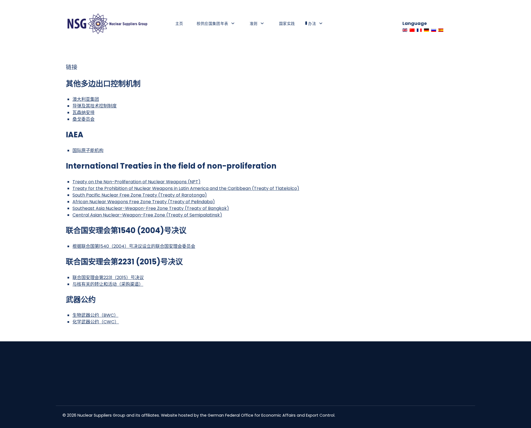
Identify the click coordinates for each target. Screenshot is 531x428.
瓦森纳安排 (83, 112)
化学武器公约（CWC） (95, 322)
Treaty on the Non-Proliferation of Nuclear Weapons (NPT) (136, 182)
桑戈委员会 (83, 119)
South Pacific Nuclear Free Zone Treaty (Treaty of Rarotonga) (139, 195)
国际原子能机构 (87, 150)
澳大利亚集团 (85, 99)
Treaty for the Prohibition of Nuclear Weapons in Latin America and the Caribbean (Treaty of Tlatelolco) (185, 188)
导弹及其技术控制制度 (94, 106)
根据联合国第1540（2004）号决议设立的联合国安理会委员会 (133, 246)
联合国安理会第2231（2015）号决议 (108, 277)
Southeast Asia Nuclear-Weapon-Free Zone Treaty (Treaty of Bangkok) (150, 208)
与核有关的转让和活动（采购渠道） (107, 284)
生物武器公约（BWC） (95, 315)
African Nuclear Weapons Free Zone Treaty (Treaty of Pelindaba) (143, 201)
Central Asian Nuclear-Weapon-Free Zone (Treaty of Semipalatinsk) (147, 215)
